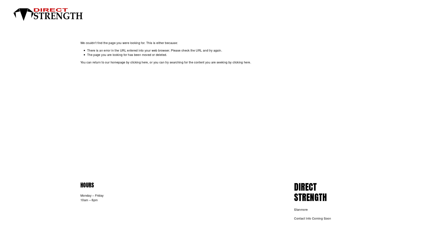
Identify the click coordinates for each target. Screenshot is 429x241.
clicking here (139, 62)
